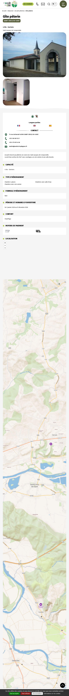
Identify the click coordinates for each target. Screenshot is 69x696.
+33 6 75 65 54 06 (14, 142)
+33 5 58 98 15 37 (14, 138)
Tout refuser (26, 693)
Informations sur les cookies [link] (52, 693)
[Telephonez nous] (37, 4)
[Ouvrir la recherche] (48, 4)
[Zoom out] (5, 245)
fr (54, 4)
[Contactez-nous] (43, 4)
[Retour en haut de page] (62, 685)
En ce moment (28, 4)
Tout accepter (14, 693)
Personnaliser (37, 693)
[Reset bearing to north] (5, 248)
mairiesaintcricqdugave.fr (18, 146)
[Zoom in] (5, 243)
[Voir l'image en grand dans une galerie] (34, 54)
